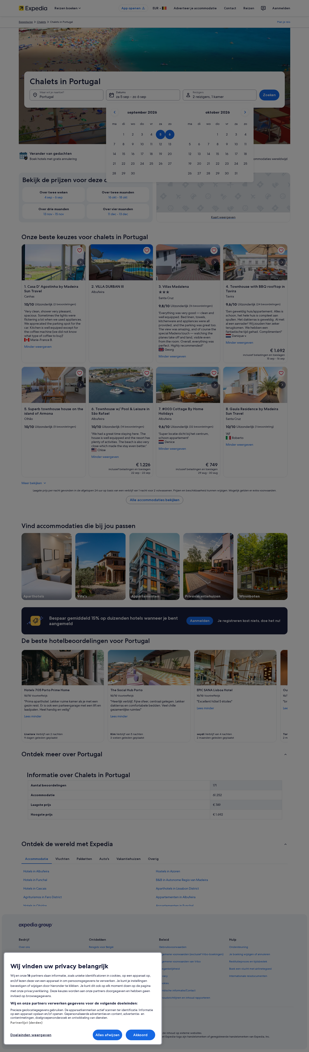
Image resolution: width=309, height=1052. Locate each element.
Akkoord (140, 1035)
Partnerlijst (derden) (26, 1022)
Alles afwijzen (107, 1035)
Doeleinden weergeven (30, 1035)
